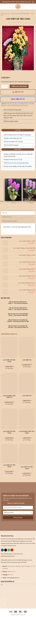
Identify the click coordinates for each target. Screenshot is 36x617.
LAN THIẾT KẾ (26, 360)
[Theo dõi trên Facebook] (2, 550)
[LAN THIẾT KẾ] (27, 347)
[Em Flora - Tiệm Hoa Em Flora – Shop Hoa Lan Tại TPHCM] (18, 6)
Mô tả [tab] (4, 213)
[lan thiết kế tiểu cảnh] (9, 347)
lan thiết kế (26, 395)
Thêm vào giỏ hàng (19, 86)
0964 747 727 (11, 571)
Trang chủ (5, 13)
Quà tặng (25, 105)
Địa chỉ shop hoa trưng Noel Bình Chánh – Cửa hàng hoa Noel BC (18, 314)
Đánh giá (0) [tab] (6, 217)
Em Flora (10, 574)
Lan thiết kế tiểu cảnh (9, 432)
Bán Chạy (9, 103)
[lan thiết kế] (27, 383)
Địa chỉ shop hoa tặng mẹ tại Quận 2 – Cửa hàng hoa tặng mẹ (18, 302)
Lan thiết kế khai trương (16, 105)
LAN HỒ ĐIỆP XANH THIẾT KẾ (9, 396)
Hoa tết (14, 103)
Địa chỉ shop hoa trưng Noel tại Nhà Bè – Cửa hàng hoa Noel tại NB (18, 320)
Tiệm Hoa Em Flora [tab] (9, 221)
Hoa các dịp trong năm (20, 13)
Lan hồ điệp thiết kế (22, 103)
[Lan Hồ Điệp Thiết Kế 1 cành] (27, 418)
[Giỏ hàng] (34, 6)
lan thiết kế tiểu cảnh (9, 360)
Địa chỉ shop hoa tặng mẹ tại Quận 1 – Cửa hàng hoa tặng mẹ (18, 308)
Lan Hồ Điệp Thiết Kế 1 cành (27, 432)
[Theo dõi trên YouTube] (11, 550)
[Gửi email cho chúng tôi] (5, 550)
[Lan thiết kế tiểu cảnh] (9, 418)
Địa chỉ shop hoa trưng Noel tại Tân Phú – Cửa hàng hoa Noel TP (18, 326)
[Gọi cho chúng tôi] (8, 550)
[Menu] (2, 6)
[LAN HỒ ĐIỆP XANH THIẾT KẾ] (9, 383)
